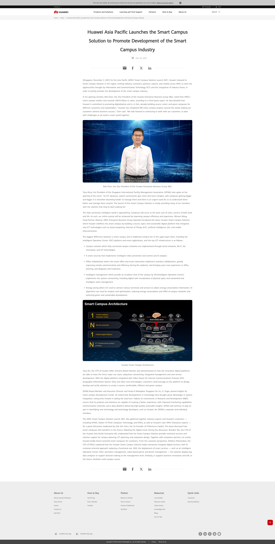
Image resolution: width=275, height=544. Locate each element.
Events (56, 505)
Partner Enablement (127, 505)
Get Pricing (91, 498)
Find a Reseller (92, 502)
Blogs (156, 513)
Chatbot (90, 505)
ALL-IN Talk (158, 517)
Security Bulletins (193, 502)
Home (56, 18)
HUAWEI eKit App (65, 534)
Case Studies (158, 498)
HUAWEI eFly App (86, 534)
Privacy (154, 542)
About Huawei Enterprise (62, 498)
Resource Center (159, 502)
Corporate (191, 498)
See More (57, 513)
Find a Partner (125, 502)
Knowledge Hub (159, 509)
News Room (58, 502)
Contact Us (57, 509)
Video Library (158, 505)
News (62, 18)
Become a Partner (127, 498)
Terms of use (162, 542)
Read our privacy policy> (165, 3)
